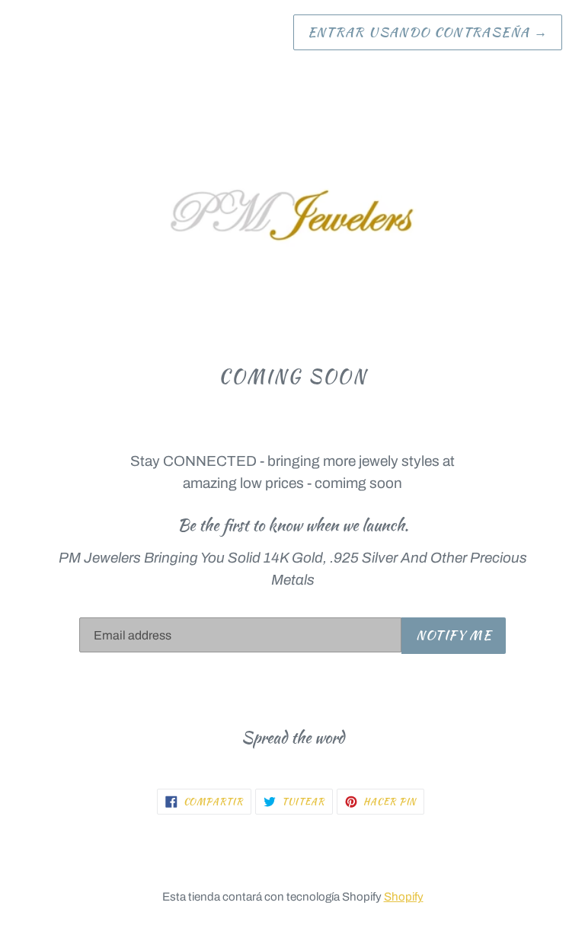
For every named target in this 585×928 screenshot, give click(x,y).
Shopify (404, 897)
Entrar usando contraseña (428, 32)
